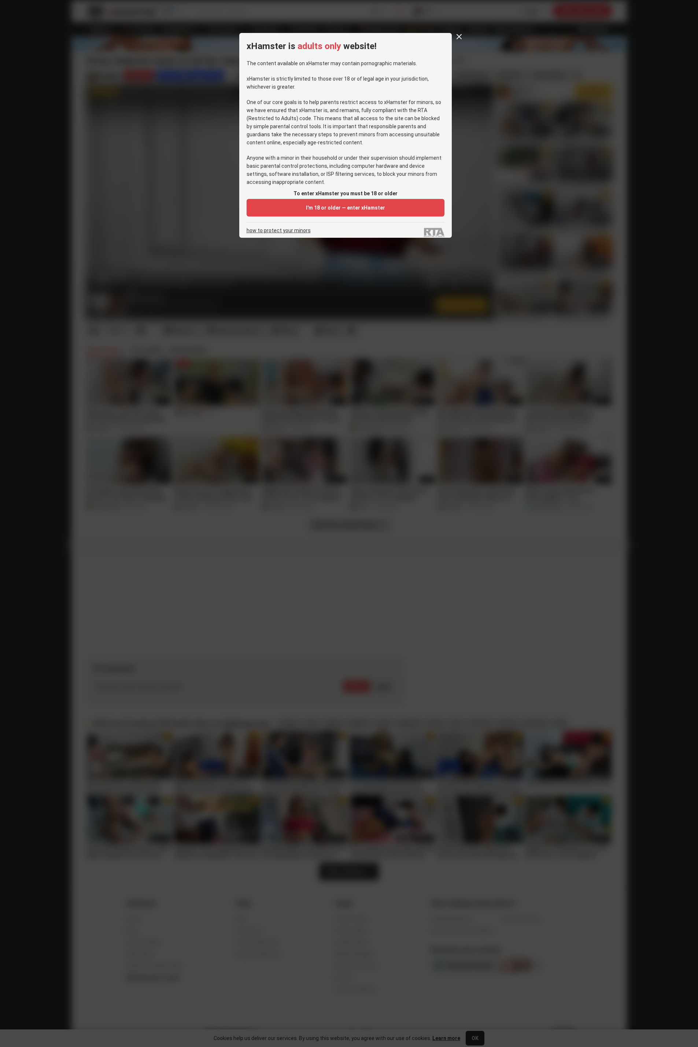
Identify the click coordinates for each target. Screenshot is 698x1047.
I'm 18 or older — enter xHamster (345, 208)
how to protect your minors (279, 230)
